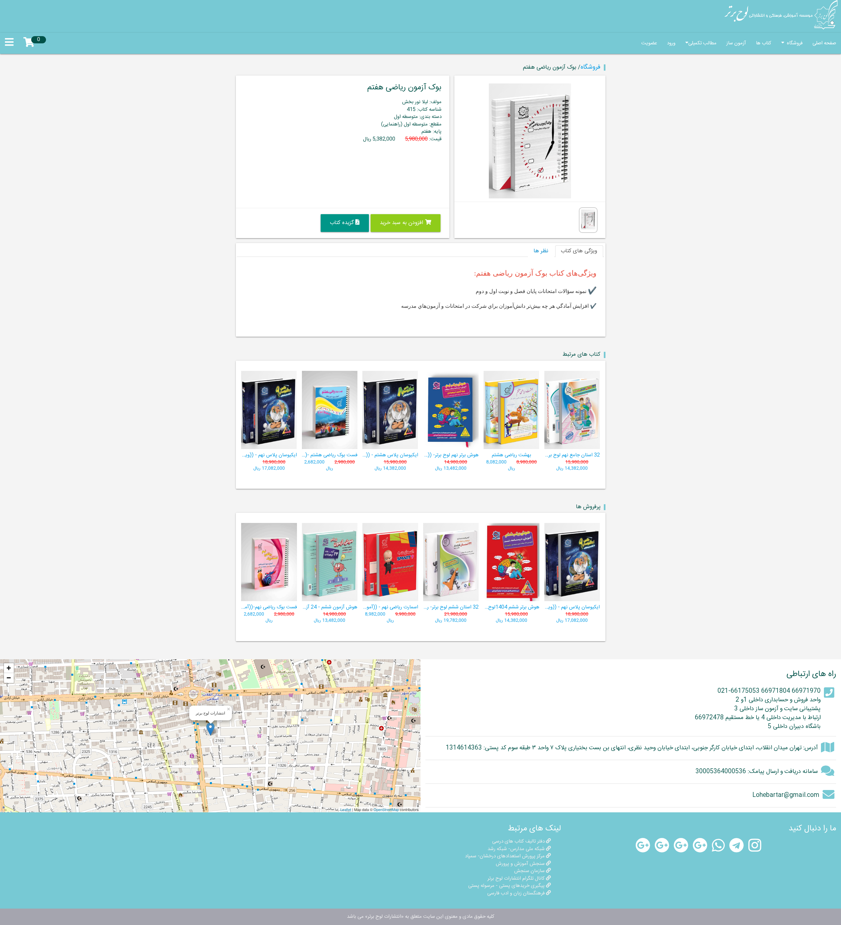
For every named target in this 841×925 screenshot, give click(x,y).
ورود (671, 43)
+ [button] (9, 668)
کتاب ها (763, 43)
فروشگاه (793, 43)
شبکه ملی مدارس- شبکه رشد (517, 849)
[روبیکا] (643, 845)
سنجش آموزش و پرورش (521, 864)
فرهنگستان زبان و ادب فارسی (516, 893)
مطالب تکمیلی (702, 43)
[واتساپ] (718, 845)
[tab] (579, 251)
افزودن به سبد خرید (402, 222)
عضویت (649, 43)
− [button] (9, 678)
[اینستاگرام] (755, 845)
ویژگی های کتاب (579, 251)
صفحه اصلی (824, 43)
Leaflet (345, 809)
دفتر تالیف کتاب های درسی (519, 841)
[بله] (662, 845)
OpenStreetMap (386, 809)
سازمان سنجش (530, 871)
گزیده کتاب (342, 222)
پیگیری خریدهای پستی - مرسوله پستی (507, 886)
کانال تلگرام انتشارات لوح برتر (517, 878)
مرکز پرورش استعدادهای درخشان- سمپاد (505, 856)
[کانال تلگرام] (736, 845)
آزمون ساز (736, 43)
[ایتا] (681, 845)
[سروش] (700, 845)
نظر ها (541, 251)
